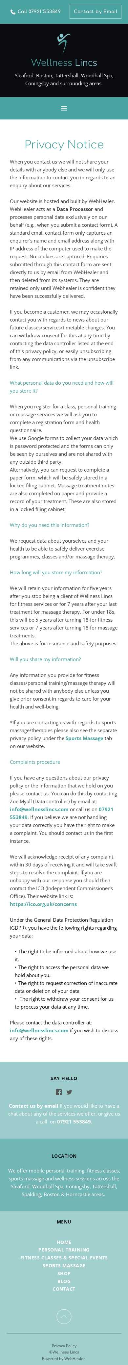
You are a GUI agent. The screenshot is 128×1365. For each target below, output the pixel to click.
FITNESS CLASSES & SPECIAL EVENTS (64, 1257)
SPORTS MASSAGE (64, 1265)
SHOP (64, 1273)
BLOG (64, 1281)
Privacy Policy (64, 1346)
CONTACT (64, 1289)
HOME (64, 1242)
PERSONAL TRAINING (64, 1250)
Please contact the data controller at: (51, 1022)
